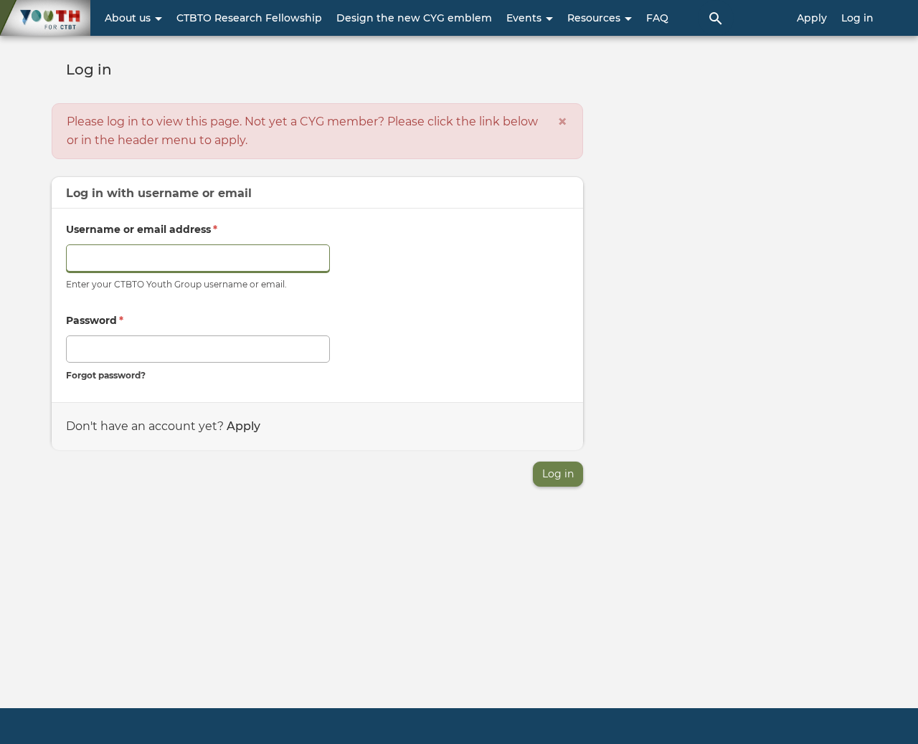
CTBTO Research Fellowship (249, 17)
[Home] (45, 18)
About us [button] (129, 17)
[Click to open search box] (716, 18)
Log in (857, 17)
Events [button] (525, 17)
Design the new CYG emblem (414, 17)
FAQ (657, 17)
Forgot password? (106, 375)
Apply (812, 17)
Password (94, 320)
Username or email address (141, 229)
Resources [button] (595, 17)
